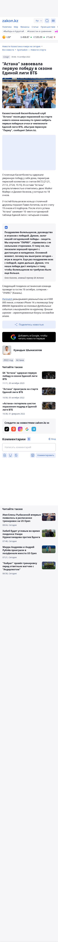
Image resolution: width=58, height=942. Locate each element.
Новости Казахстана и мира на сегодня (21, 46)
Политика (7, 26)
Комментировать (45, 455)
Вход (53, 439)
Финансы (24, 26)
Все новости (8, 49)
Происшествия (48, 26)
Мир (16, 26)
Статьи (35, 26)
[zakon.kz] (10, 20)
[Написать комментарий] (29, 447)
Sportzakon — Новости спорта (31, 49)
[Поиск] (47, 20)
